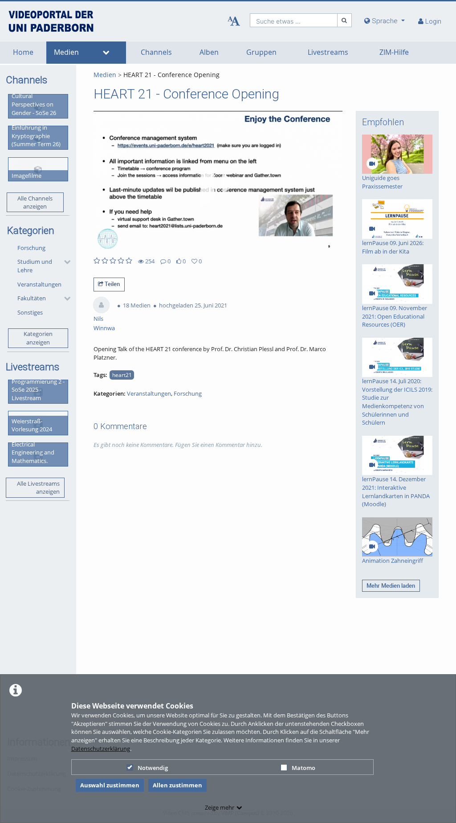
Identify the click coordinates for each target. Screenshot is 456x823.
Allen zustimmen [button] (177, 785)
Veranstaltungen (39, 284)
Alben (209, 52)
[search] (294, 20)
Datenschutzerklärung (100, 749)
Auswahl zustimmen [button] (109, 785)
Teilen (111, 284)
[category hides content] (64, 262)
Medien (66, 52)
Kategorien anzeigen (38, 338)
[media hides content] (106, 52)
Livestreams (328, 52)
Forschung (31, 248)
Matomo (303, 768)
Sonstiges (30, 312)
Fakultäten (31, 298)
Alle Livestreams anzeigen (38, 487)
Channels (156, 52)
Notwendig (153, 768)
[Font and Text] (233, 21)
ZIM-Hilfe (394, 52)
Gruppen (261, 52)
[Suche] (344, 20)
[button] (41, 266)
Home (23, 52)
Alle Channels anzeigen (35, 202)
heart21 (122, 374)
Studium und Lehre (34, 266)
